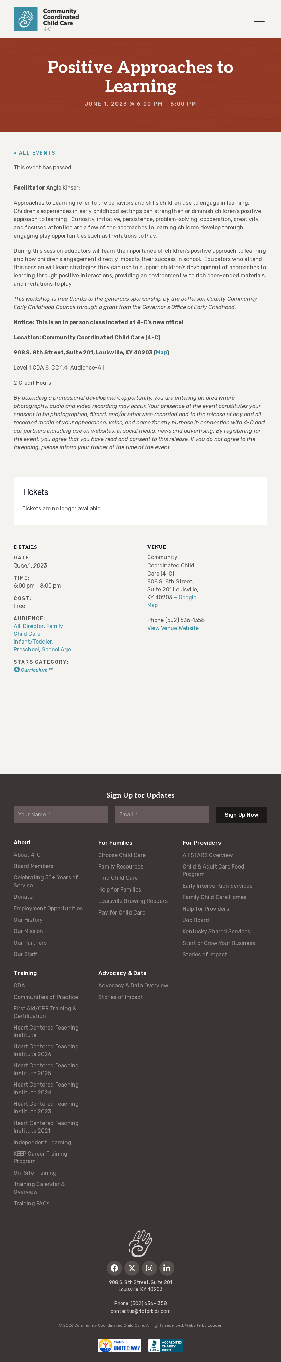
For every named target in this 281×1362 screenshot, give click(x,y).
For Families (115, 842)
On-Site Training (35, 1173)
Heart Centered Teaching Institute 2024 (46, 1088)
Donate (23, 897)
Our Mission (28, 931)
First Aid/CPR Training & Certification (45, 1012)
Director (33, 626)
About (22, 842)
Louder (214, 1325)
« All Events (35, 153)
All (17, 626)
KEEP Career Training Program (41, 1157)
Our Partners (30, 943)
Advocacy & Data (122, 972)
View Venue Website (173, 628)
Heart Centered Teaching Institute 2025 (46, 1069)
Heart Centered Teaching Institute (46, 1031)
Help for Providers (206, 909)
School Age (56, 649)
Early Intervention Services (217, 886)
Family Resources (120, 866)
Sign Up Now (241, 814)
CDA (19, 985)
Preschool (26, 649)
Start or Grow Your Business (219, 943)
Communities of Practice (46, 997)
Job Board (196, 920)
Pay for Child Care (121, 912)
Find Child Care (118, 878)
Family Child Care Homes (214, 897)
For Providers (202, 842)
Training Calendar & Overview (39, 1188)
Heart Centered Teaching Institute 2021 (46, 1127)
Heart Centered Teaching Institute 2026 (46, 1050)
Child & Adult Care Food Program (213, 870)
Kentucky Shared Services (216, 931)
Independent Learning (42, 1142)
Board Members (33, 866)
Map (161, 352)
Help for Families (119, 889)
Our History (28, 920)
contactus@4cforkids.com (141, 1311)
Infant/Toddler (33, 641)
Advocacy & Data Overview (133, 985)
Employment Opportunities (48, 908)
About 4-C (27, 855)
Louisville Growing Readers (133, 901)
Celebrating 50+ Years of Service (46, 881)
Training (25, 972)
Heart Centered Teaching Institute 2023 (46, 1108)
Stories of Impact (205, 954)
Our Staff (25, 954)
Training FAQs (31, 1203)
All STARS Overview (208, 855)
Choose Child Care (122, 855)
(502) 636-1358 (149, 1303)
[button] (114, 1268)
